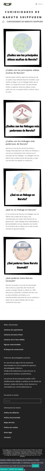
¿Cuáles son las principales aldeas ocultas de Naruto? (22, 71)
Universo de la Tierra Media (14, 340)
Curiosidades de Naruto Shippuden (25, 21)
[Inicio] (3, 21)
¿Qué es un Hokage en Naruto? (21, 209)
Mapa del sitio (9, 422)
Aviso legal (8, 432)
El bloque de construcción (13, 349)
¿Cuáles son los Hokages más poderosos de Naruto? (20, 142)
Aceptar (35, 466)
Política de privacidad (12, 418)
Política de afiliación (11, 413)
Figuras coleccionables (12, 344)
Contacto (7, 437)
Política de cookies (11, 427)
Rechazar (4, 469)
